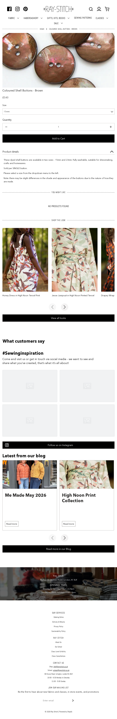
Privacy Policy (58, 626)
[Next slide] (64, 307)
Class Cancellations (58, 656)
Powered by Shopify (65, 711)
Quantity (7, 119)
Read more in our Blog (58, 548)
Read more (11, 523)
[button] (58, 111)
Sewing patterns (83, 17)
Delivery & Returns (58, 622)
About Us (58, 642)
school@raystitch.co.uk (61, 670)
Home (42, 29)
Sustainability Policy (58, 631)
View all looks (58, 318)
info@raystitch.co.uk (60, 666)
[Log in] (99, 9)
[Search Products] (91, 9)
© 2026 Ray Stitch (51, 711)
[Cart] (107, 9)
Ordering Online (59, 617)
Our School (58, 647)
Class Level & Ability (58, 651)
